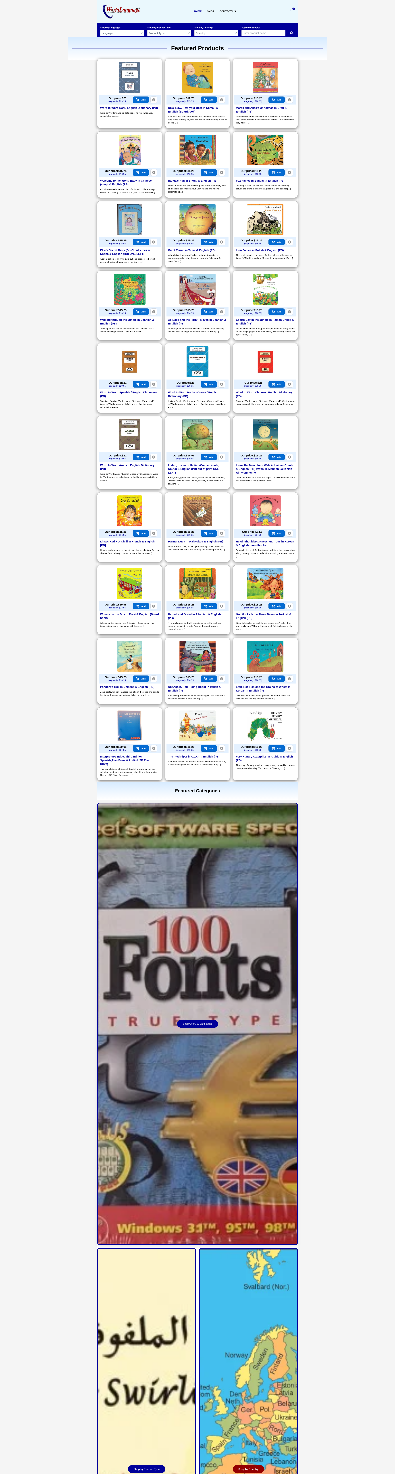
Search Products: (250, 27)
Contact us (228, 11)
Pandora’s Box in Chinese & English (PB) (127, 686)
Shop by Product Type (158, 27)
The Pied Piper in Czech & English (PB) (194, 756)
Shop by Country (203, 27)
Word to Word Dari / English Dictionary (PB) (129, 107)
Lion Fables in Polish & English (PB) (260, 250)
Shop (210, 11)
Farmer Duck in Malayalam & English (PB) (195, 541)
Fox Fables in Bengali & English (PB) (260, 180)
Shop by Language (110, 27)
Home (198, 11)
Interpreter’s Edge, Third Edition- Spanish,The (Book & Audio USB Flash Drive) (125, 760)
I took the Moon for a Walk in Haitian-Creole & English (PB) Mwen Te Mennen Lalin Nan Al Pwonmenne (264, 469)
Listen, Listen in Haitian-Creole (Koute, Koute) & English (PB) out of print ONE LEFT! (193, 469)
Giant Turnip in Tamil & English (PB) (192, 250)
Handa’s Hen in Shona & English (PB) (192, 180)
